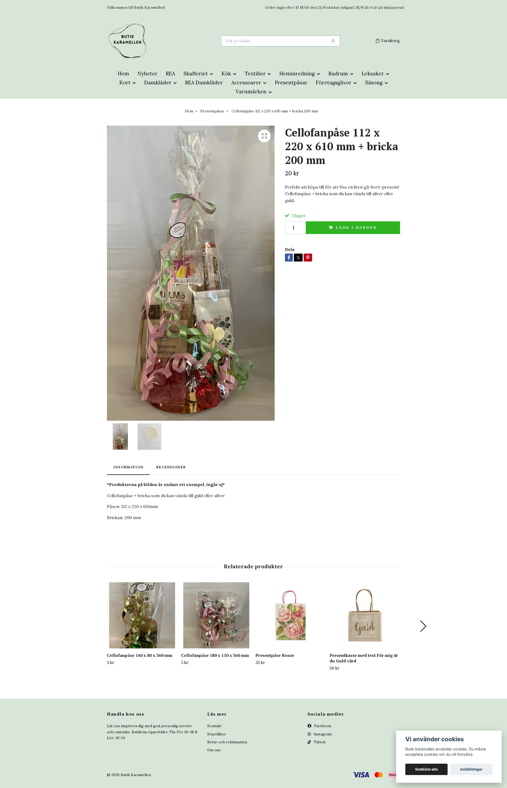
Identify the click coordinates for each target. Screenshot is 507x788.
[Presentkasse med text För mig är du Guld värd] (365, 615)
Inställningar (471, 769)
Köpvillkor (216, 734)
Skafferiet (196, 73)
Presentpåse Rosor (274, 655)
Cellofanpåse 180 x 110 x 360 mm (215, 655)
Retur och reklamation (227, 742)
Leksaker (373, 73)
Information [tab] (128, 467)
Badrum (338, 73)
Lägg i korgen (356, 227)
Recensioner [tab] (171, 467)
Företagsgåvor (333, 82)
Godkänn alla (426, 769)
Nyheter (147, 73)
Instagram (322, 734)
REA (170, 73)
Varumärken (251, 91)
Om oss (213, 750)
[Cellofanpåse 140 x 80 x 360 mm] (142, 615)
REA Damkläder (204, 82)
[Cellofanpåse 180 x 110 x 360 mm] (216, 615)
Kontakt (214, 725)
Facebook (322, 725)
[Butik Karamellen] (180, 41)
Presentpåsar (291, 82)
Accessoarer (246, 82)
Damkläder (157, 82)
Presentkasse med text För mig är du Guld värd (364, 658)
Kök (226, 73)
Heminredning (297, 73)
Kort (124, 82)
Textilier (255, 73)
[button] (422, 626)
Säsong (374, 82)
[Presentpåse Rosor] (290, 615)
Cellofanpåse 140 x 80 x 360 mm (139, 655)
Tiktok (319, 742)
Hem (123, 73)
